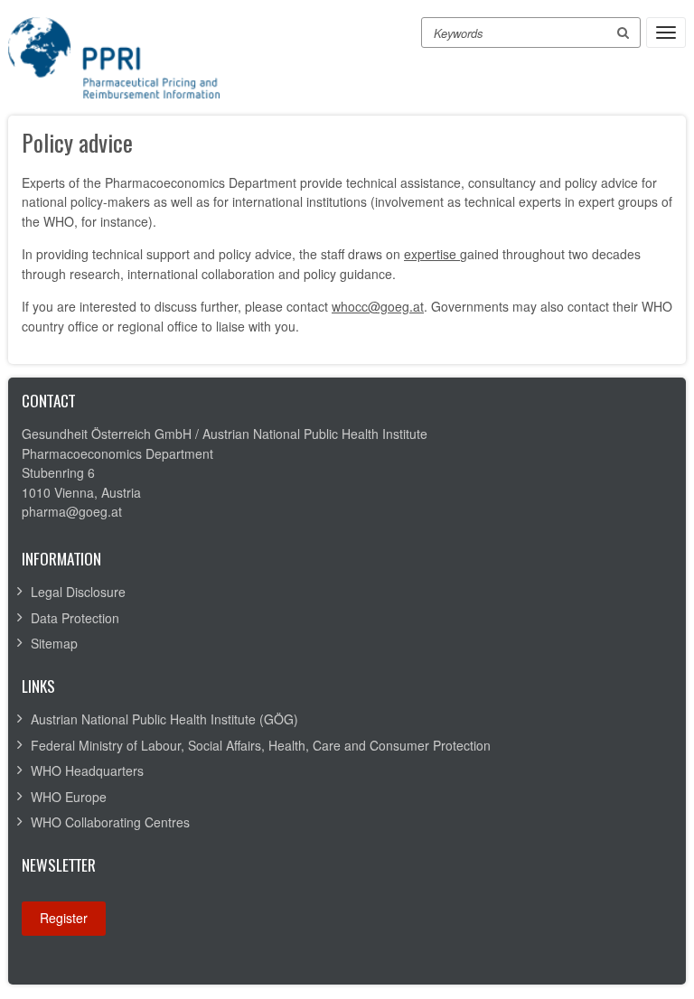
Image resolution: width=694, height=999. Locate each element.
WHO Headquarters (87, 770)
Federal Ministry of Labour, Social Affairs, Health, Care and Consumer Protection (261, 745)
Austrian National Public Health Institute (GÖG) (164, 719)
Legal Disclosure (78, 592)
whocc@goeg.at (378, 306)
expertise (432, 254)
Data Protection (75, 618)
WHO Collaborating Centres (110, 822)
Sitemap (54, 643)
